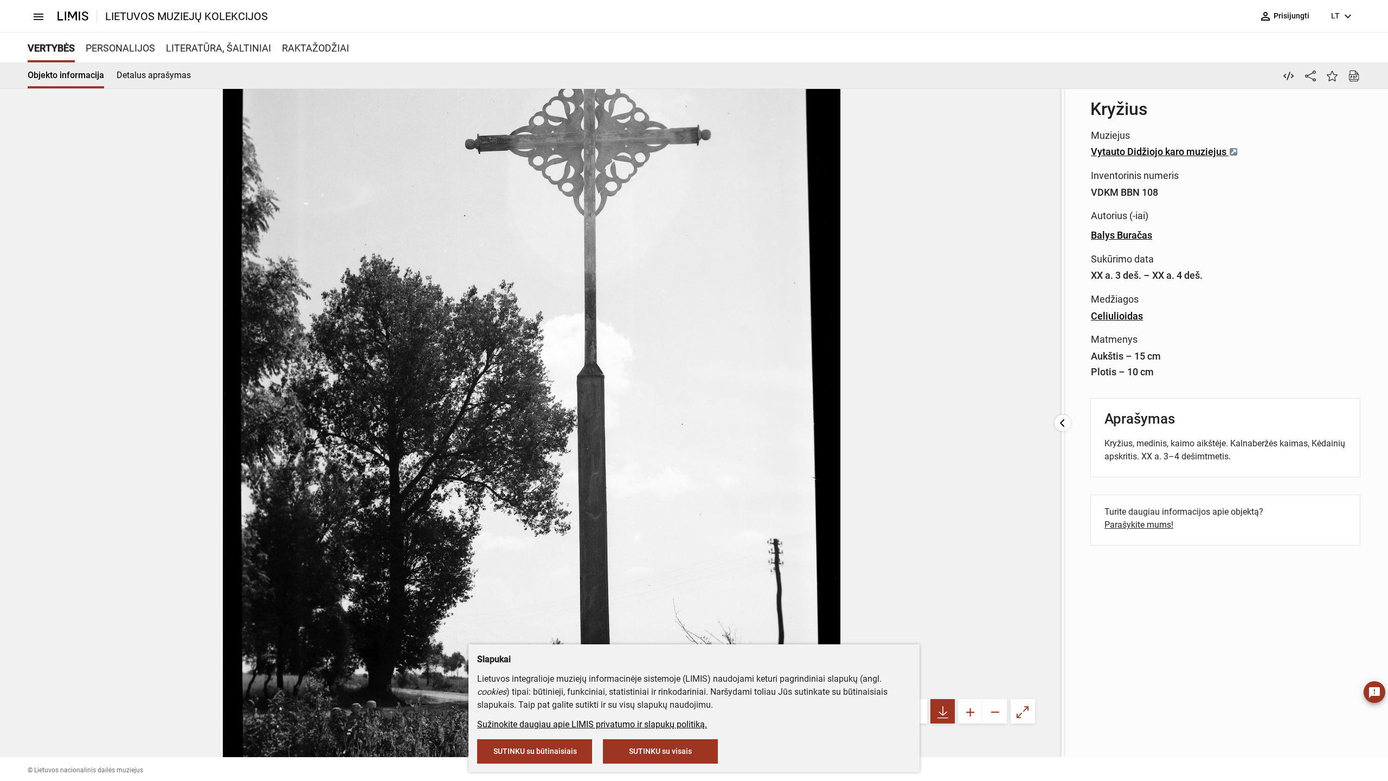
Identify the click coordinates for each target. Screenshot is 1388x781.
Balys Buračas (1121, 235)
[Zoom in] (970, 711)
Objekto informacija (66, 75)
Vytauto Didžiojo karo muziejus (1160, 151)
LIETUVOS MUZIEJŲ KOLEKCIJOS (186, 16)
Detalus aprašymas (154, 75)
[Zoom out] (994, 711)
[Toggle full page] (1023, 711)
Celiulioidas (1117, 316)
